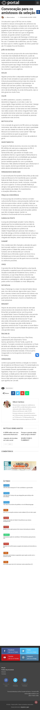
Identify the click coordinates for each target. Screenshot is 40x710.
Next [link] (10, 444)
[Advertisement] (20, 585)
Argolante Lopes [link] (25, 707)
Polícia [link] (6, 517)
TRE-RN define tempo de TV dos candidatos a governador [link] (18, 487)
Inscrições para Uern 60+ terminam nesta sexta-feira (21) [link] (18, 564)
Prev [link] (6, 444)
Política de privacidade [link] (7, 669)
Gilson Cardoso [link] (9, 388)
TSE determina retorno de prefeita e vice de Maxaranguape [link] (18, 504)
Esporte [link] (6, 534)
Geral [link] (6, 510)
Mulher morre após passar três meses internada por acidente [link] (19, 529)
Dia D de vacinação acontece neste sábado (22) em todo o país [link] (19, 512)
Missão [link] (3, 667)
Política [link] (6, 485)
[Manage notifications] (36, 702)
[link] (8, 17)
